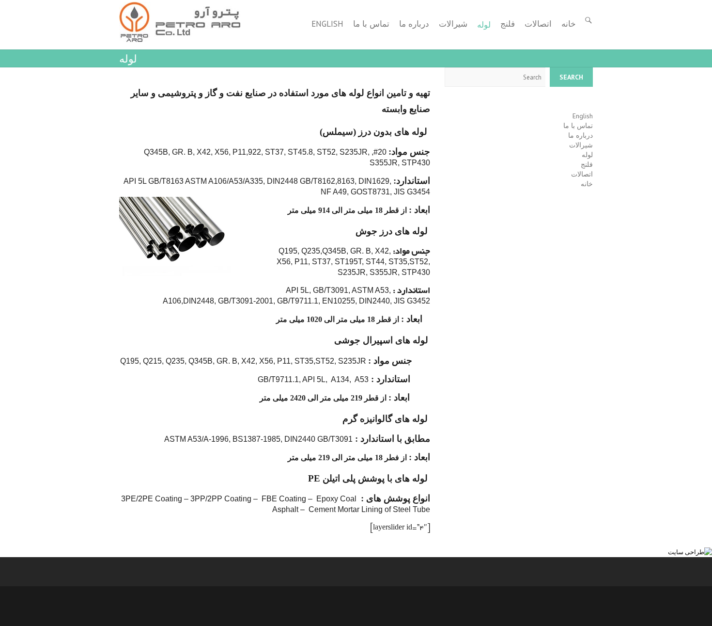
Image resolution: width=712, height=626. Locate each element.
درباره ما (414, 23)
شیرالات (453, 23)
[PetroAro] (179, 22)
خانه (568, 23)
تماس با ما (371, 23)
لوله (484, 24)
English (327, 23)
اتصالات (538, 23)
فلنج (507, 23)
